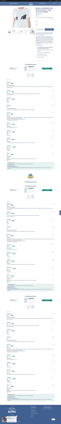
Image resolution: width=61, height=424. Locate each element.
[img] (9, 90)
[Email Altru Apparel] (1, 0)
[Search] (59, 4)
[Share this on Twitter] (36, 60)
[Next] (34, 17)
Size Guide (51, 19)
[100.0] (32, 75)
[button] (14, 4)
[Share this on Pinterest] (41, 60)
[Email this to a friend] (43, 60)
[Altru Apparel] (31, 3)
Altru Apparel (9, 421)
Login (56, 0)
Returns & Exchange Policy (34, 413)
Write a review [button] (47, 68)
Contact (32, 416)
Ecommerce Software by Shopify (16, 421)
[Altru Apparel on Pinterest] (5, 0)
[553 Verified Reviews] (30, 179)
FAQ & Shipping (33, 410)
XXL (44, 22)
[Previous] (8, 17)
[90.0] (28, 75)
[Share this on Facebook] (39, 60)
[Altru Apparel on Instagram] (12, 415)
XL (42, 22)
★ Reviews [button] (60, 212)
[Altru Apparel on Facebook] (2, 0)
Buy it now (49, 29)
